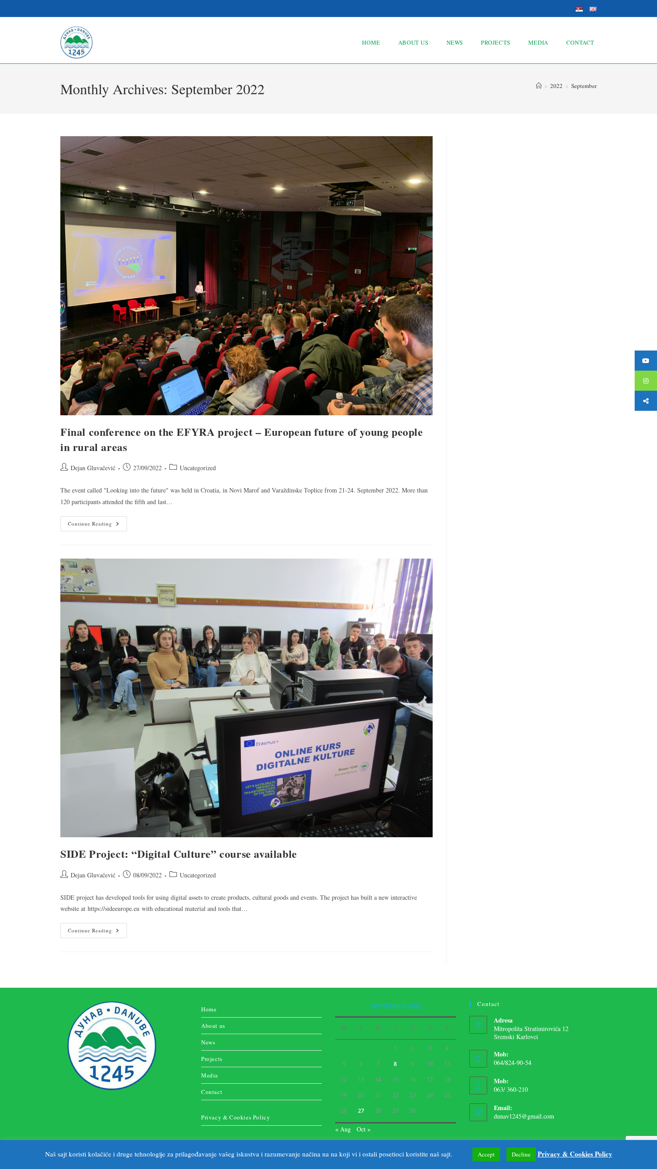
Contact (211, 1092)
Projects (212, 1059)
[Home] (539, 86)
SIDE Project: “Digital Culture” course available (178, 853)
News (208, 1042)
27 (361, 1111)
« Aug (343, 1129)
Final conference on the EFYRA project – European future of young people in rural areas (241, 439)
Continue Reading (97, 521)
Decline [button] (521, 1154)
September (584, 86)
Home (208, 1009)
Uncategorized (198, 467)
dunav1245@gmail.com (524, 1116)
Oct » (364, 1129)
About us (213, 1026)
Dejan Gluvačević (93, 467)
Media (209, 1075)
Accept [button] (486, 1154)
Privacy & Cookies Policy (235, 1117)
